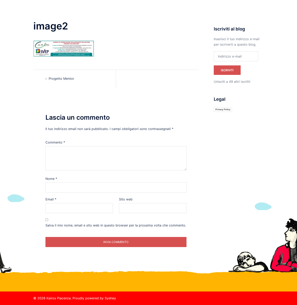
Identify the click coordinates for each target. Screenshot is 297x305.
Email (50, 199)
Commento (55, 142)
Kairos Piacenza (58, 8)
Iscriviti (227, 70)
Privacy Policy (222, 109)
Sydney (110, 298)
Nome (51, 179)
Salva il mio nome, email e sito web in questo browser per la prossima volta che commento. (115, 225)
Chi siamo (174, 12)
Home (158, 12)
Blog (233, 12)
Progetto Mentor (61, 79)
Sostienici (192, 12)
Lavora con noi (214, 12)
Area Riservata (251, 12)
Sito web (126, 199)
